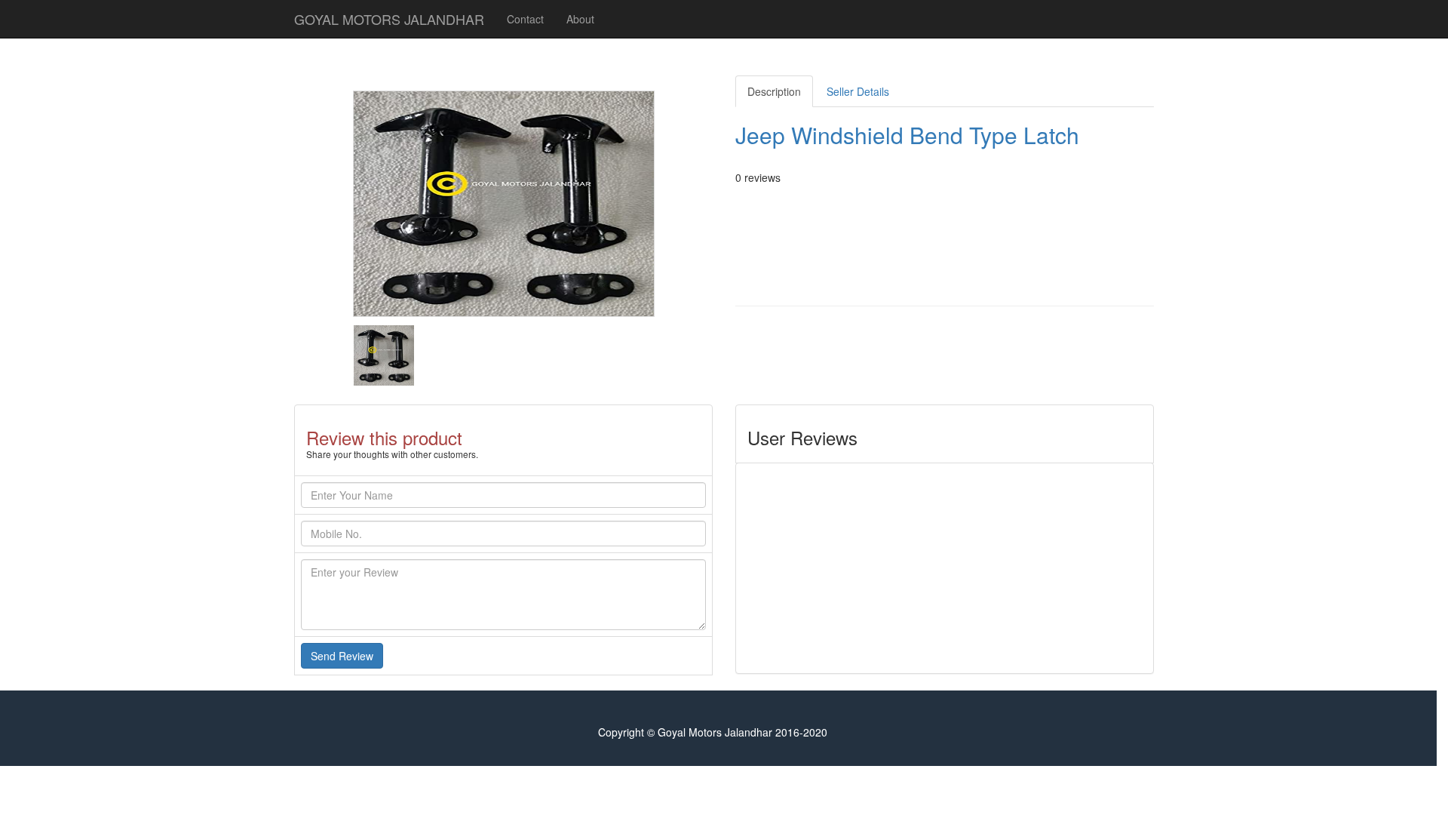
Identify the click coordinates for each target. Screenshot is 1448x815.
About (580, 18)
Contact (525, 18)
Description (774, 91)
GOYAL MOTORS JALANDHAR (389, 19)
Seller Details (858, 91)
